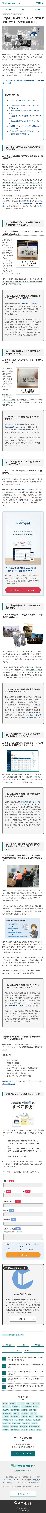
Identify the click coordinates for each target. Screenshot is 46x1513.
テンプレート (35, 1403)
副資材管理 (32, 1410)
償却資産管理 (15, 1410)
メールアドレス (11, 1201)
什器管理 (36, 1407)
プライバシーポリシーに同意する (21, 1249)
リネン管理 (15, 1407)
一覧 (23, 9)
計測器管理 (14, 1426)
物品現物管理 (19, 1420)
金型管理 (32, 1430)
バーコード (6, 1407)
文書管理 (24, 1417)
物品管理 (28, 1420)
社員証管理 (36, 1420)
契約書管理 (24, 1413)
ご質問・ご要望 (13, 1230)
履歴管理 (33, 1413)
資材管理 (6, 1430)
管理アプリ (6, 1423)
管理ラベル (19, 1335)
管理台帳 (6, 1426)
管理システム (16, 1423)
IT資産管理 (12, 1403)
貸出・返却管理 (34, 1426)
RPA (27, 1403)
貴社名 (8, 1181)
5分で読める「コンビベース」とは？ (23, 590)
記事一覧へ (23, 1319)
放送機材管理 (15, 1417)
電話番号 (9, 1219)
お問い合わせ (23, 1494)
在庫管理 (16, 1413)
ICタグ (5, 1335)
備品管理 (11, 1335)
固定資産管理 (7, 1413)
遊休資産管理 (15, 1430)
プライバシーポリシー (17, 1244)
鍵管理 (39, 1430)
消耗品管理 (39, 1417)
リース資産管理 (26, 1407)
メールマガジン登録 (23, 1453)
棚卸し (31, 1417)
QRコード (21, 1403)
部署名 (8, 1210)
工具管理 (6, 1417)
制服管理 (24, 1410)
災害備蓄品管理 (8, 1420)
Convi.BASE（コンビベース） (14, 1480)
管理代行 (35, 1423)
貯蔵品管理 (23, 1426)
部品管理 (24, 1430)
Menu (40, 3)
